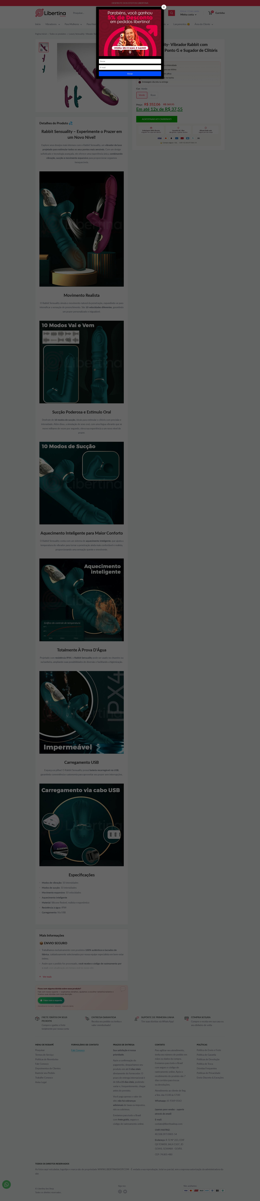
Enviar (130, 74)
